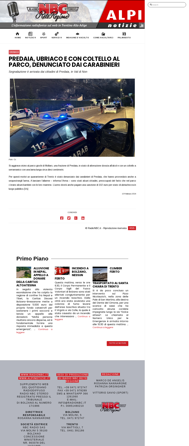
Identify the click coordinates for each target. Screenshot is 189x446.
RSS (132, 228)
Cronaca (14, 52)
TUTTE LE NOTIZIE (117, 343)
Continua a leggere (103, 327)
